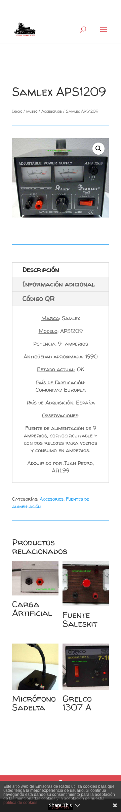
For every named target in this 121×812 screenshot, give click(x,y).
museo (31, 111)
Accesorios (51, 111)
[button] (98, 149)
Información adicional (59, 283)
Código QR (39, 298)
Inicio (17, 111)
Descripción (41, 269)
